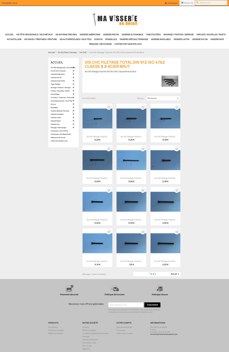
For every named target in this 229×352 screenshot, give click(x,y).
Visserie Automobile (132, 34)
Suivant (175, 274)
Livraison (85, 327)
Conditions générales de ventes (95, 333)
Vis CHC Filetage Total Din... (97, 136)
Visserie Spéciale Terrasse (134, 39)
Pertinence (163, 98)
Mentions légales (89, 330)
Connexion (120, 330)
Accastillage (14, 39)
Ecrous (98, 39)
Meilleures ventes (55, 333)
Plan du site (87, 346)
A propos (86, 336)
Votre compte (124, 323)
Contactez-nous (9, 3)
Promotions (53, 327)
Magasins (86, 349)
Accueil (9, 34)
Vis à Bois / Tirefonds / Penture (40, 39)
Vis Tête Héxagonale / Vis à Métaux (34, 34)
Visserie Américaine (90, 34)
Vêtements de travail (58, 138)
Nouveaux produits (56, 330)
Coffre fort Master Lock (128, 44)
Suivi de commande (124, 327)
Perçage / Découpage (100, 44)
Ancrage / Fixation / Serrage (178, 34)
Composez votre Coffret (59, 131)
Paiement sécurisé (90, 339)
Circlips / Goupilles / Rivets (211, 34)
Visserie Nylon (200, 39)
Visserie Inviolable (161, 39)
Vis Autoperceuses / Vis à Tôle (76, 39)
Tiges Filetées (153, 34)
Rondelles (111, 39)
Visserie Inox (217, 39)
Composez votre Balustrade (61, 134)
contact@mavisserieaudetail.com (163, 334)
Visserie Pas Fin (111, 34)
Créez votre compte (124, 333)
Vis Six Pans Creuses (66, 34)
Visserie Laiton (181, 39)
